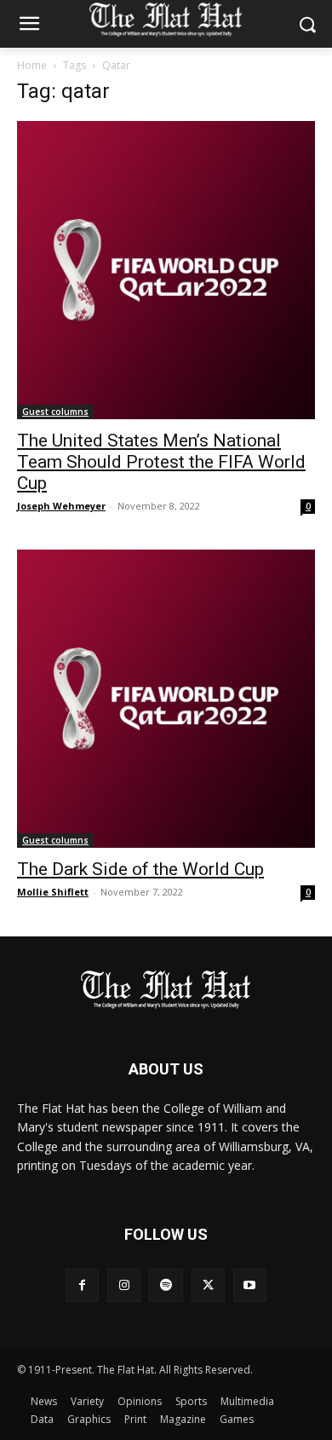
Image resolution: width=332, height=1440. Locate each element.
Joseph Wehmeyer (61, 505)
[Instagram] (123, 1285)
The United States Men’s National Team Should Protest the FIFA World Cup (161, 461)
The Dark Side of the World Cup (140, 869)
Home (32, 65)
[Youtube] (249, 1285)
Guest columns (55, 412)
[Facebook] (82, 1285)
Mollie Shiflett (53, 891)
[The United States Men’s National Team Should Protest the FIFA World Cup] (166, 270)
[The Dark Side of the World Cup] (166, 699)
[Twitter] (208, 1285)
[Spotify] (165, 1285)
